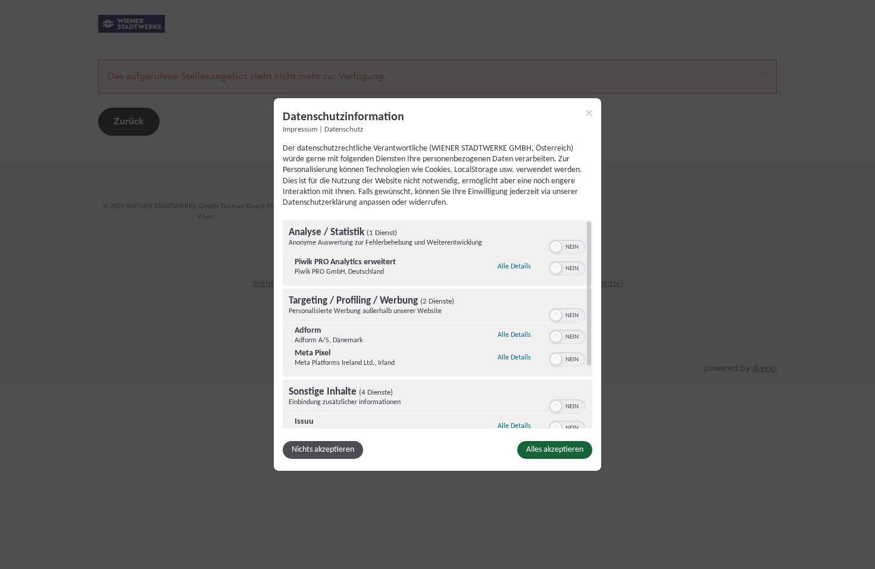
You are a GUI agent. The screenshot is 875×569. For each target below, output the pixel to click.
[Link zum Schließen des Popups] (589, 113)
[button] (556, 247)
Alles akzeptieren (554, 449)
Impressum (300, 129)
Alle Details (514, 266)
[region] (437, 324)
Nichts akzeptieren (323, 449)
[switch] (567, 246)
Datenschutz (343, 129)
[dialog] (437, 284)
